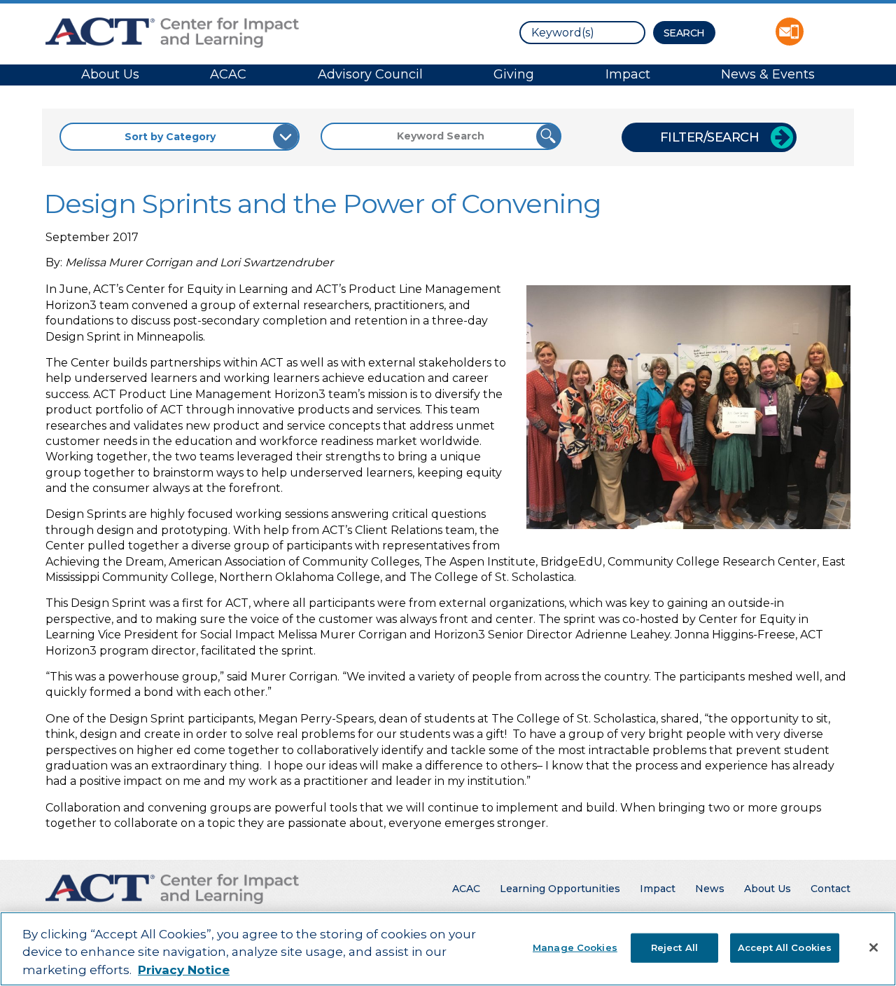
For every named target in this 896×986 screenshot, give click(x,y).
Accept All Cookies (785, 946)
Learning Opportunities (560, 888)
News (709, 888)
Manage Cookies (575, 946)
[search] (582, 32)
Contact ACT (790, 32)
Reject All (674, 946)
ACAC (228, 74)
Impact (628, 74)
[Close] (873, 947)
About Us (110, 74)
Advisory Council (370, 74)
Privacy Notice (184, 970)
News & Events (768, 74)
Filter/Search (710, 137)
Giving (513, 74)
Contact (830, 888)
